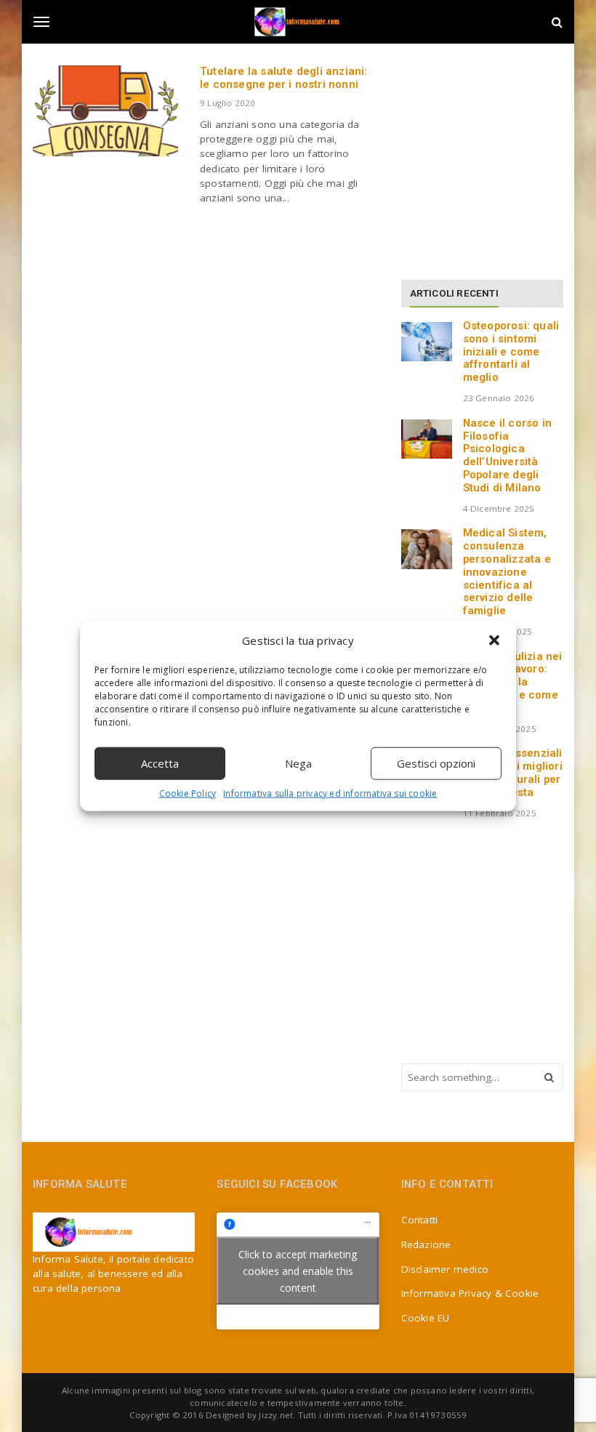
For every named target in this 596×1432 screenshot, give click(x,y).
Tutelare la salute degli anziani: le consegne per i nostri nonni (284, 78)
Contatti (419, 1219)
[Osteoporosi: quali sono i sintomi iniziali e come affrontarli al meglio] (426, 341)
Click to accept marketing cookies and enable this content (297, 1271)
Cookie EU (425, 1317)
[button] (494, 640)
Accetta (160, 763)
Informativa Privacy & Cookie (470, 1293)
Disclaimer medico (444, 1269)
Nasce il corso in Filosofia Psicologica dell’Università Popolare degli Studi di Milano (507, 455)
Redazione (426, 1244)
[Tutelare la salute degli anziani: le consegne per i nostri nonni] (105, 110)
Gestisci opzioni (436, 763)
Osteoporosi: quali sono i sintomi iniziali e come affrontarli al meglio (511, 351)
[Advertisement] (498, 156)
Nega (298, 763)
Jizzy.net (276, 1414)
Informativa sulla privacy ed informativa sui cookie (330, 793)
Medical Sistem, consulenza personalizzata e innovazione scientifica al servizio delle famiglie (507, 571)
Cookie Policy (188, 793)
